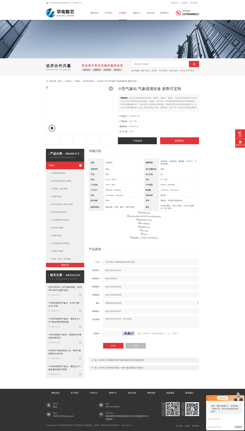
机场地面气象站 (58, 173)
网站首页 (94, 13)
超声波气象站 (88, 81)
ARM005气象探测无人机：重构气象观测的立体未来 (64, 352)
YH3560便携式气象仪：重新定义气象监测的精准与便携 (64, 368)
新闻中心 (137, 13)
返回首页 (174, 3)
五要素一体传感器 (59, 189)
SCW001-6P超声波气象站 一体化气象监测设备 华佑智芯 (121, 368)
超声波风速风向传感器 (61, 181)
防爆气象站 (57, 235)
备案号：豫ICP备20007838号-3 (107, 425)
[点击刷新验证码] (128, 333)
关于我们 (108, 13)
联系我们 (194, 3)
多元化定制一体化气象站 (62, 204)
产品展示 (122, 13)
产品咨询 (137, 140)
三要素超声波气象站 (60, 220)
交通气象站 (57, 196)
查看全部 (65, 265)
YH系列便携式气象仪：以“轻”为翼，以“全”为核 (64, 304)
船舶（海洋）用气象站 (61, 259)
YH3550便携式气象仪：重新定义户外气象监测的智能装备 (64, 320)
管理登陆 (195, 426)
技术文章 (151, 13)
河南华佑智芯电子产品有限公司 (68, 3)
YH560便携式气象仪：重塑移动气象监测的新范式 (64, 336)
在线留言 (184, 3)
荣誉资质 (151, 393)
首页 (60, 81)
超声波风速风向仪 (59, 212)
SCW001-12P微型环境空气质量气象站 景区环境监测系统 (121, 360)
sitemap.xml (126, 425)
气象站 (77, 81)
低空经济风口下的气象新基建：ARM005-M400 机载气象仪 (65, 288)
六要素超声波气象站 (60, 243)
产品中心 (94, 393)
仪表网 (187, 426)
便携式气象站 (58, 251)
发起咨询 (239, 427)
